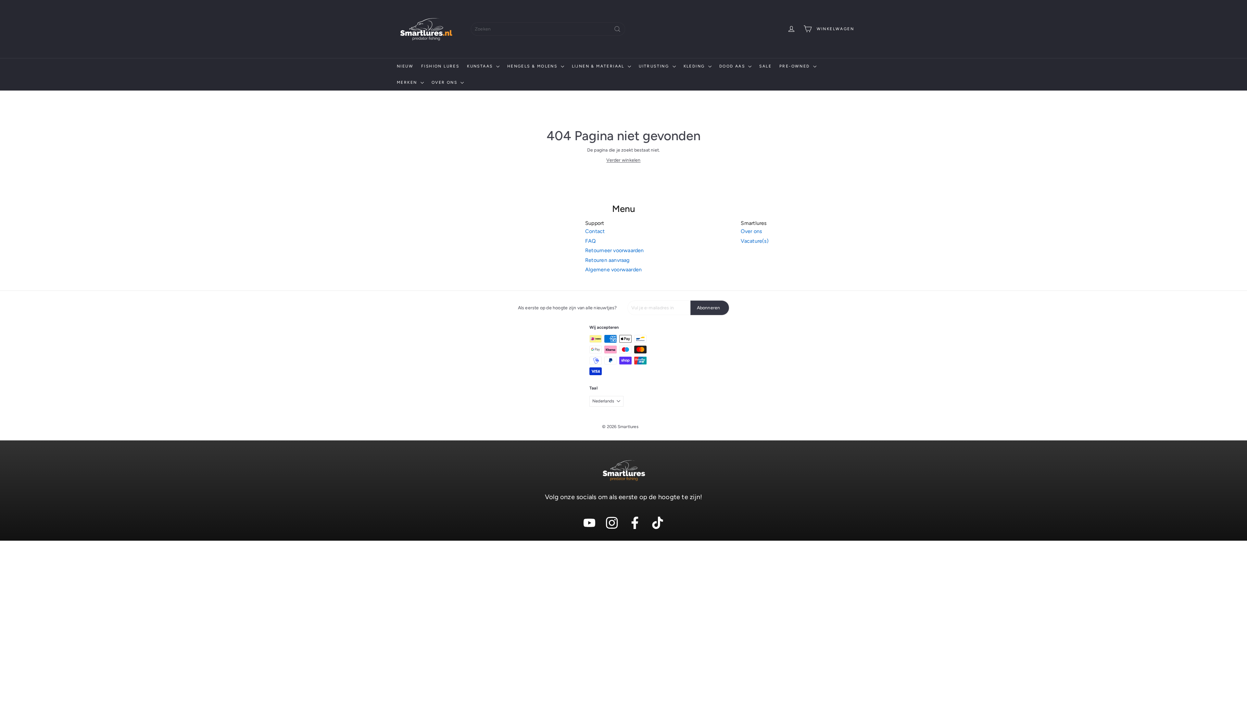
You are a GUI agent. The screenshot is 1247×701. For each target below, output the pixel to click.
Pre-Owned (795, 66)
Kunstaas (481, 66)
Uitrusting (655, 66)
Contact (595, 231)
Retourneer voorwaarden (614, 250)
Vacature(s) (754, 241)
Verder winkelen (623, 160)
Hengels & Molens (533, 66)
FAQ (590, 241)
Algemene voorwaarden (613, 269)
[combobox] (548, 29)
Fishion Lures (440, 66)
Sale (765, 66)
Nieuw (405, 66)
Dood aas (733, 66)
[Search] (617, 29)
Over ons (445, 82)
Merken (408, 82)
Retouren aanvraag (607, 260)
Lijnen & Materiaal (599, 66)
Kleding (695, 66)
